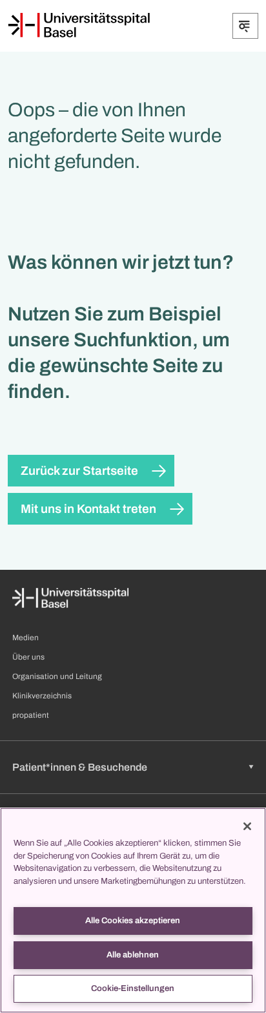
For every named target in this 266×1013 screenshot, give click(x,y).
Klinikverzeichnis (42, 695)
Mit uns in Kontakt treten (88, 509)
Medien (25, 637)
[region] (133, 910)
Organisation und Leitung (57, 676)
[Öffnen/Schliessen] (245, 26)
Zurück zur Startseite (79, 470)
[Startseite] (79, 25)
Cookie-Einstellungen (132, 988)
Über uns (28, 657)
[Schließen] (247, 826)
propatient (30, 715)
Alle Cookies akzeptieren (132, 920)
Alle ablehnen (133, 954)
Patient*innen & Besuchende (79, 767)
